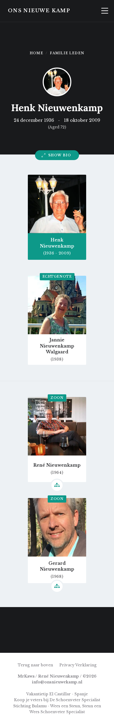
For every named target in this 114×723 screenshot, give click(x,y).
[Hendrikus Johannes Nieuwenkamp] (11, 618)
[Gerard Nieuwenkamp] (79, 641)
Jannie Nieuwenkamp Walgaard (57, 345)
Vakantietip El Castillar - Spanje (57, 694)
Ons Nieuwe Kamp (39, 11)
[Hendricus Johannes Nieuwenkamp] (57, 641)
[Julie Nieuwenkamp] (79, 618)
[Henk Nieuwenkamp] (102, 618)
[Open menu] (104, 11)
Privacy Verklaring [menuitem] (78, 665)
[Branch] (57, 485)
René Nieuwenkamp (57, 465)
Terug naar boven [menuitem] (35, 665)
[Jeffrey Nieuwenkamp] (34, 618)
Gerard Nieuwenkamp (57, 566)
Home (36, 53)
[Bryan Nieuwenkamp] (102, 641)
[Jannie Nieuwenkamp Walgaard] (11, 641)
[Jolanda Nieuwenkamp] (57, 618)
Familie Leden (67, 53)
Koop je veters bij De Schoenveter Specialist (57, 699)
